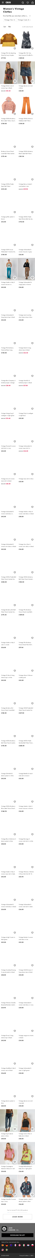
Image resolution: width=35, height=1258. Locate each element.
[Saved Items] (27, 2)
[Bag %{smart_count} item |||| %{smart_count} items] (32, 2)
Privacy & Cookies (24, 1255)
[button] (2, 1245)
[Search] (22, 2)
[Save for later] (15, 48)
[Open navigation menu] (3, 2)
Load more (17, 1217)
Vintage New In (9, 20)
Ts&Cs (32, 1255)
